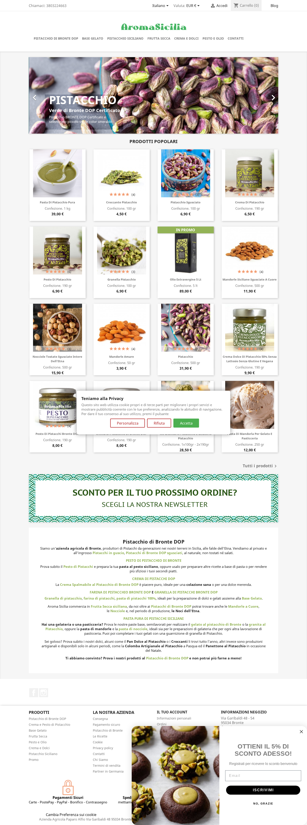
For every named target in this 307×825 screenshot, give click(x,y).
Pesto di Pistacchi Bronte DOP (57, 434)
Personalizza (127, 423)
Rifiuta (159, 423)
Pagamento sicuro (106, 724)
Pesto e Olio (213, 38)
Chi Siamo (100, 760)
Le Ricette (100, 736)
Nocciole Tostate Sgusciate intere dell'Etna (57, 359)
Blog (274, 5)
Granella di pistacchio (63, 598)
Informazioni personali (174, 718)
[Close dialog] (301, 731)
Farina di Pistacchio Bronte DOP (120, 592)
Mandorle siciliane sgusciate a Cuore (249, 279)
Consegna (100, 719)
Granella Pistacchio (121, 279)
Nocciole (117, 611)
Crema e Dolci (186, 38)
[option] (153, 95)
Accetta (186, 423)
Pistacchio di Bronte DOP (56, 38)
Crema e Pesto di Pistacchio (49, 724)
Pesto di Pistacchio (57, 279)
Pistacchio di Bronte (108, 730)
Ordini (162, 724)
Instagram (43, 692)
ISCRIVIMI (263, 790)
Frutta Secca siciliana (109, 606)
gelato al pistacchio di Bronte (216, 624)
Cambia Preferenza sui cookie (71, 814)
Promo (33, 760)
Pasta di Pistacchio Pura (57, 202)
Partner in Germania (108, 771)
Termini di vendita (106, 765)
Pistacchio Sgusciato (185, 202)
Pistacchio (185, 357)
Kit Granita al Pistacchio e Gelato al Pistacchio (185, 436)
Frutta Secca (158, 38)
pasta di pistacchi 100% (136, 598)
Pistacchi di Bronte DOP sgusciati (154, 553)
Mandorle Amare (121, 357)
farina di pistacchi (99, 598)
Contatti (235, 38)
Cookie (98, 742)
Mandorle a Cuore (243, 606)
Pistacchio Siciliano (125, 38)
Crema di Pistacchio (249, 202)
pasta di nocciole (133, 629)
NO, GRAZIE (263, 803)
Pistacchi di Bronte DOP (171, 606)
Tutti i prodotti (260, 466)
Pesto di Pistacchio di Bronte (153, 560)
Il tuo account (172, 712)
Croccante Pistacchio (121, 202)
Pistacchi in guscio (108, 553)
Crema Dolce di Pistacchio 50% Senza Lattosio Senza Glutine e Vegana (250, 359)
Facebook (33, 692)
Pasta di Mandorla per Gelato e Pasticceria (249, 436)
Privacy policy (103, 748)
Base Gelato (92, 38)
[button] (47, 95)
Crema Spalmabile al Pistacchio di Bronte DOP (99, 584)
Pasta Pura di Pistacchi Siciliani (153, 618)
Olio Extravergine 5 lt (185, 279)
